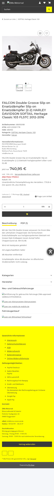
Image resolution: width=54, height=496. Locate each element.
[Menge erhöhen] (49, 206)
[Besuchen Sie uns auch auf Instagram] (10, 453)
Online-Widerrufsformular (18, 358)
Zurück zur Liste (10, 19)
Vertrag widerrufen (27, 444)
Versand (33, 459)
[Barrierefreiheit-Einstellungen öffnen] (50, 251)
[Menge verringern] (5, 206)
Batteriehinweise (14, 355)
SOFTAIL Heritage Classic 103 (23, 132)
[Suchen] (49, 9)
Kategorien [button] (8, 275)
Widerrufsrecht (13, 351)
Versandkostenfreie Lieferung (27, 174)
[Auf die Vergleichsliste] (40, 33)
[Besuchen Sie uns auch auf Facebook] (4, 453)
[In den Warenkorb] (4, 27)
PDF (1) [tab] (24, 223)
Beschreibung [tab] (9, 223)
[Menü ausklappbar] (3, 2)
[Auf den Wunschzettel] (46, 33)
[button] (40, 2)
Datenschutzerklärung (16, 344)
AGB (9, 347)
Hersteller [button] (7, 282)
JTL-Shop (31, 465)
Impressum (12, 340)
